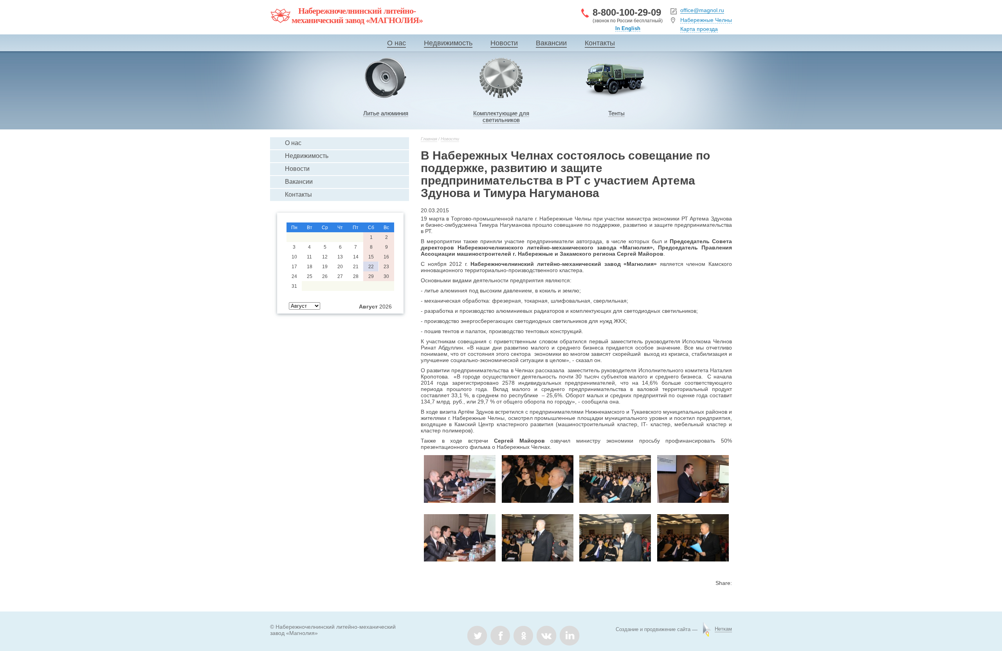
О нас (396, 43)
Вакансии (551, 43)
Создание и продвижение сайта (653, 629)
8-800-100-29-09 (627, 12)
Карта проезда (699, 29)
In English (627, 28)
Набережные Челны (706, 20)
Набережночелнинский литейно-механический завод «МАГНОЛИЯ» (357, 15)
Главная (429, 138)
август (368, 306)
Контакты (600, 43)
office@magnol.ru (702, 10)
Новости (504, 43)
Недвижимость (448, 43)
